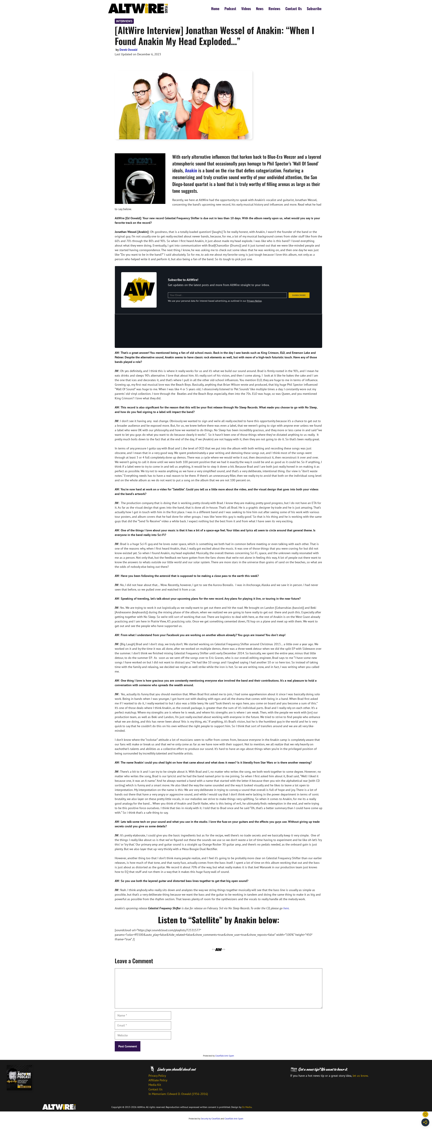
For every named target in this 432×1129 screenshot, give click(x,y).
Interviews (124, 21)
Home (215, 8)
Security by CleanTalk (210, 1118)
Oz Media (247, 1107)
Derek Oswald (128, 50)
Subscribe (314, 8)
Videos (246, 8)
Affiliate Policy (157, 1080)
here (286, 908)
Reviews (274, 8)
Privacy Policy (157, 1076)
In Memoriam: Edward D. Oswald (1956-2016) (178, 1094)
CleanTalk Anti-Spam (224, 1055)
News (259, 8)
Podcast (230, 8)
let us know (360, 1076)
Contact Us (293, 8)
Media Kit (154, 1085)
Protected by (218, 1055)
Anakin (191, 170)
